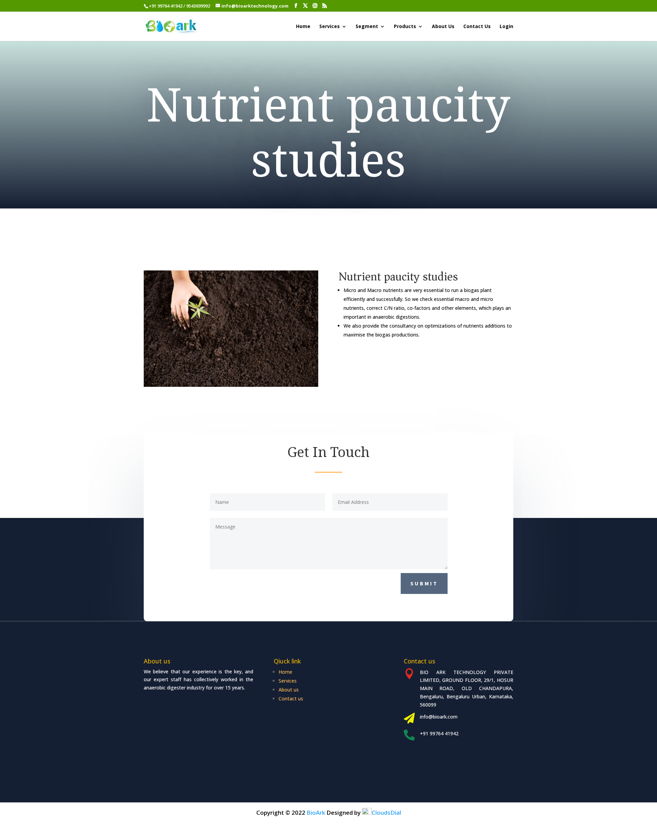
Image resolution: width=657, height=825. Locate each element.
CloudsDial (386, 812)
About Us (443, 26)
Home (303, 26)
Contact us (291, 698)
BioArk (316, 812)
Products (405, 26)
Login (506, 26)
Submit (424, 583)
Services (329, 26)
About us (289, 689)
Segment (367, 26)
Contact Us (477, 26)
